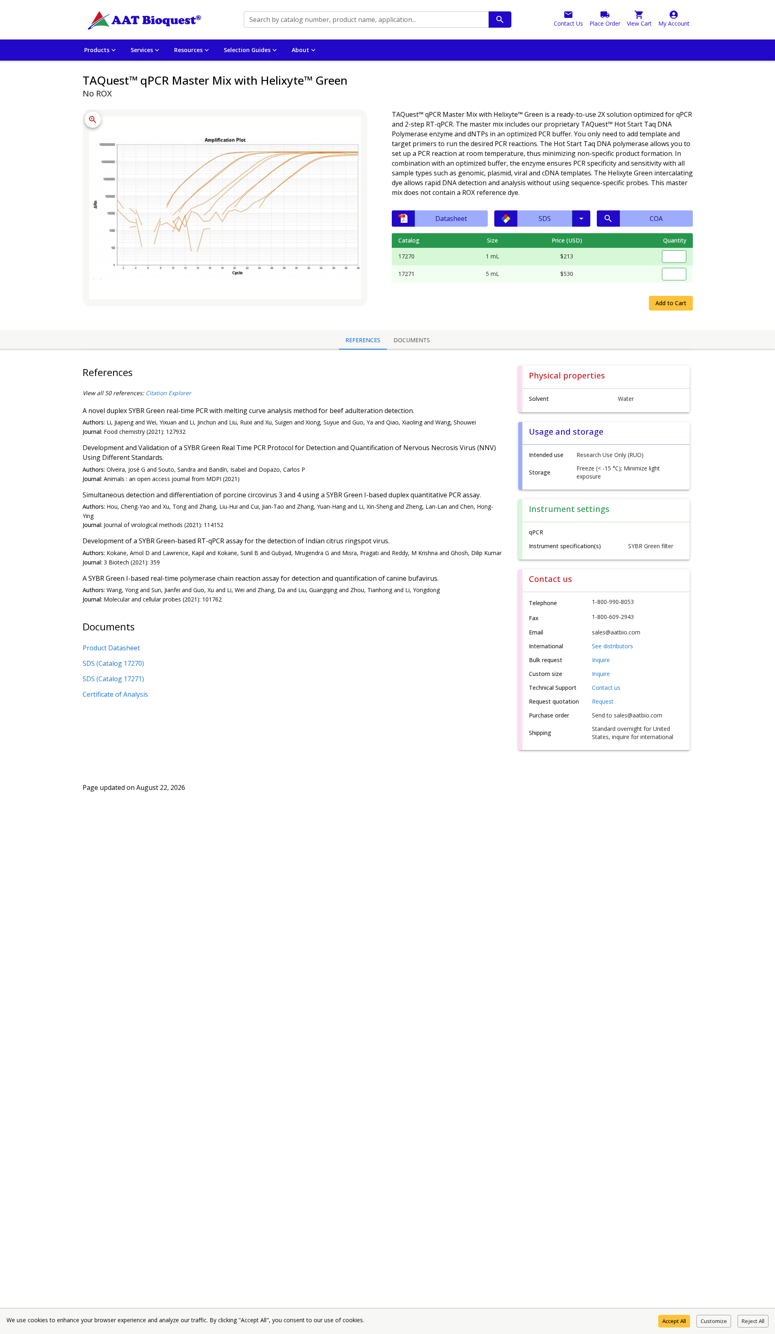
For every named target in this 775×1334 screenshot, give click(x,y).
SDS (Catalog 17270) (113, 663)
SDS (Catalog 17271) (113, 678)
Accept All (674, 1321)
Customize (714, 1321)
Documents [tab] (411, 340)
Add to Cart (670, 303)
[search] (500, 19)
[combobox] (365, 19)
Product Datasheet (111, 647)
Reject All (753, 1321)
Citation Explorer (168, 393)
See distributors (612, 646)
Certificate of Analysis (115, 694)
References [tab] (362, 340)
